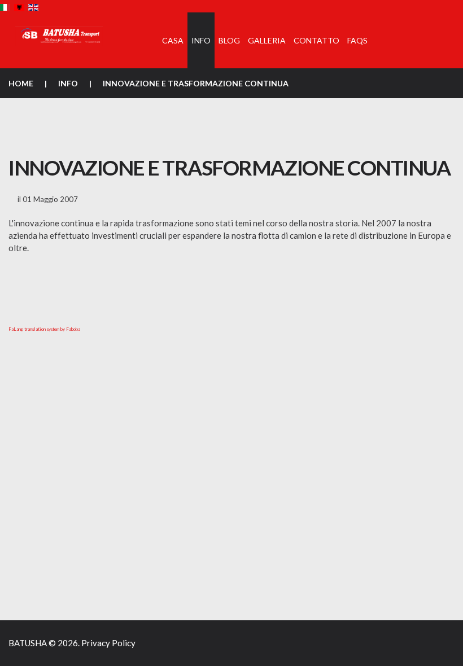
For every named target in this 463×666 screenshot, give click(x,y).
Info (68, 83)
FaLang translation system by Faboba (44, 329)
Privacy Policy (108, 643)
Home (20, 83)
